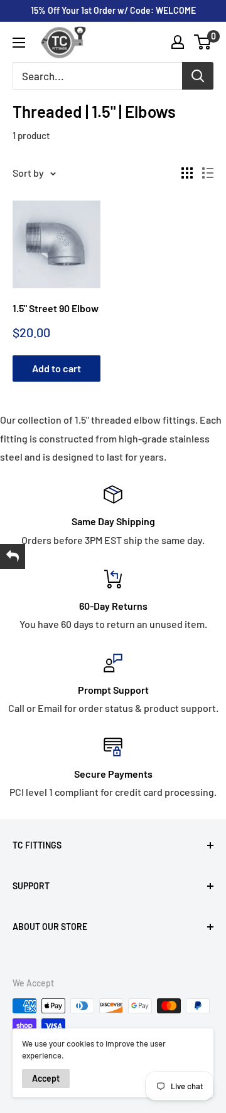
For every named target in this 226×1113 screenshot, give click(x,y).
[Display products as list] (207, 173)
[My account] (177, 42)
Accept (46, 1078)
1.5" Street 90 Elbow (56, 308)
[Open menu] (19, 43)
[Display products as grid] (187, 173)
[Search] (197, 76)
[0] (203, 42)
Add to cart (56, 368)
